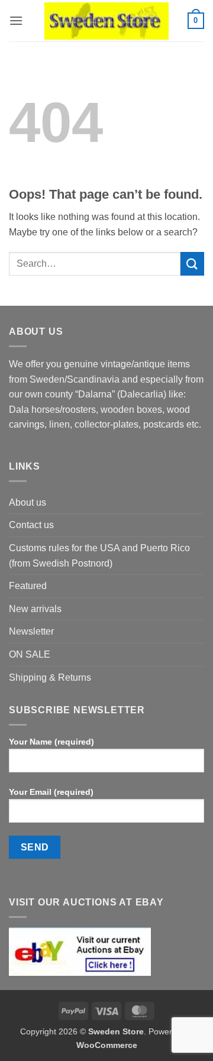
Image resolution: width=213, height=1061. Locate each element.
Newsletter (31, 631)
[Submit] (192, 263)
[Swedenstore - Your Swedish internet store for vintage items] (106, 21)
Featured (28, 586)
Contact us (31, 525)
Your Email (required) (51, 792)
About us (27, 502)
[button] (16, 20)
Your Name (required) (51, 741)
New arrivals (35, 609)
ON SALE (29, 654)
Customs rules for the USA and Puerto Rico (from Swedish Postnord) (99, 555)
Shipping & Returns (50, 677)
